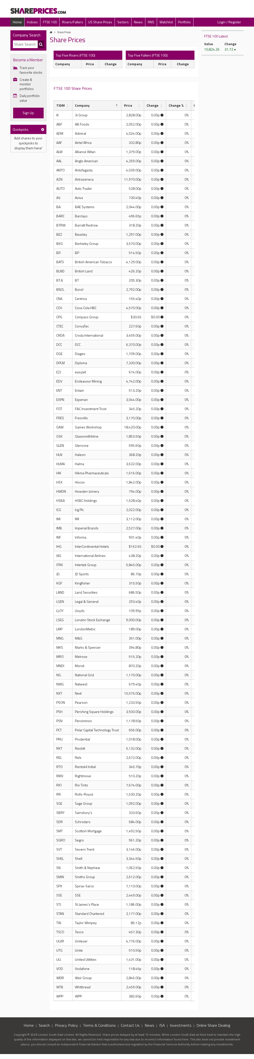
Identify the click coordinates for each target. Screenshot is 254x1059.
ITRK (59, 564)
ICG (58, 509)
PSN (59, 720)
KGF (59, 583)
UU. (59, 959)
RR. (59, 794)
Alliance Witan (85, 151)
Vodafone (82, 968)
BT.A (59, 280)
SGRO (60, 840)
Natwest (81, 684)
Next (78, 693)
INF (58, 537)
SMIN (60, 876)
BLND (60, 271)
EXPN (60, 399)
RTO (59, 766)
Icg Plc (79, 509)
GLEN (60, 445)
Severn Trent (84, 849)
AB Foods (82, 124)
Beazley (81, 234)
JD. (58, 574)
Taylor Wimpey (86, 922)
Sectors (123, 22)
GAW (60, 427)
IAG (58, 555)
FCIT (59, 408)
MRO (60, 656)
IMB (59, 528)
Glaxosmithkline (86, 436)
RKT (59, 748)
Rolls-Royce (84, 794)
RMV (59, 775)
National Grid (84, 674)
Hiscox (80, 482)
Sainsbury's (83, 812)
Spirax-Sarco (84, 886)
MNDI (60, 665)
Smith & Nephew (87, 867)
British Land (84, 271)
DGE (59, 353)
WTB (59, 987)
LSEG (60, 619)
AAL (59, 160)
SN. (58, 867)
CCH (59, 307)
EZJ (58, 372)
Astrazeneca (84, 179)
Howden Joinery (87, 491)
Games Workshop (88, 427)
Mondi (79, 665)
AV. (58, 197)
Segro (79, 840)
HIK (58, 473)
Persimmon (83, 720)
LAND (60, 592)
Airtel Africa (83, 142)
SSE (59, 895)
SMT (59, 831)
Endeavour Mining (88, 381)
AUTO (60, 188)
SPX (59, 886)
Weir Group (83, 977)
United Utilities (85, 959)
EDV (59, 381)
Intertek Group (85, 564)
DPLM (60, 362)
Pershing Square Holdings (94, 711)
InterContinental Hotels (92, 546)
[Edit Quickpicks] (42, 129)
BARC (60, 216)
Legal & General (86, 601)
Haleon (80, 454)
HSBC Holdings (86, 500)
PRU (59, 739)
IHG (59, 546)
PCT (59, 730)
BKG (59, 243)
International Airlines (90, 555)
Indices (32, 22)
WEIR (60, 977)
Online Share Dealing (213, 1025)
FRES (60, 417)
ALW (59, 151)
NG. (59, 674)
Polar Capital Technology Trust (97, 730)
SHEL (60, 858)
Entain (79, 390)
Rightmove (83, 775)
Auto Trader (83, 188)
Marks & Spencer (88, 647)
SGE (59, 803)
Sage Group (83, 803)
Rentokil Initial (85, 766)
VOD (59, 968)
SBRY (60, 812)
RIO (59, 785)
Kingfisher (82, 583)
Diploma (81, 362)
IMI (58, 518)
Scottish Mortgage (88, 831)
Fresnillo (81, 417)
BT (77, 280)
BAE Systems (85, 206)
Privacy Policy (66, 1025)
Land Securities (86, 592)
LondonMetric (85, 629)
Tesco (79, 931)
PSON (60, 702)
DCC (59, 344)
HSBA (60, 500)
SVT (59, 849)
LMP (59, 629)
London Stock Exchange (92, 619)
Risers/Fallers (72, 22)
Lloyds (80, 610)
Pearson (81, 702)
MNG (60, 638)
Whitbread (83, 987)
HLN (59, 454)
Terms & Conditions (99, 1025)
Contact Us (130, 1025)
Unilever (81, 941)
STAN (60, 913)
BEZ (59, 234)
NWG (60, 684)
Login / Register (229, 22)
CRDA (60, 335)
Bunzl (79, 289)
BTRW (60, 225)
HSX (59, 482)
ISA (162, 1025)
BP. (58, 252)
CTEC (59, 326)
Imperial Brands (86, 528)
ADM (59, 133)
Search (44, 1025)
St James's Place (87, 904)
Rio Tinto (81, 785)
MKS (59, 647)
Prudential (82, 739)
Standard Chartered (89, 913)
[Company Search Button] (41, 44)
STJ (58, 904)
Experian (81, 399)
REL (59, 757)
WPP (59, 996)
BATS (60, 261)
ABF (59, 124)
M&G (78, 638)
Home (17, 22)
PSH (59, 711)
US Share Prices (100, 22)
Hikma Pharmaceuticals (92, 473)
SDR (59, 821)
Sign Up (28, 112)
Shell (78, 858)
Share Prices (64, 32)
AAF (59, 142)
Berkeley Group (86, 243)
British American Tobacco (93, 261)
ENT (59, 390)
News (138, 22)
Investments (180, 1025)
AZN (59, 179)
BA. (58, 206)
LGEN (60, 601)
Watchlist (166, 22)
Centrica (81, 298)
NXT (59, 693)
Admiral (80, 133)
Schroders (83, 821)
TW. (59, 922)
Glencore (82, 445)
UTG (59, 950)
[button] (67, 105)
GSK (59, 436)
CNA (59, 298)
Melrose (81, 656)
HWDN (61, 491)
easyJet (80, 372)
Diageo (80, 353)
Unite (79, 950)
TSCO (60, 931)
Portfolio (184, 22)
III (57, 115)
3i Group (81, 115)
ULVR (60, 941)
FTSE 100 (50, 22)
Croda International (89, 335)
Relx (78, 757)
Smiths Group (85, 876)
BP (77, 252)
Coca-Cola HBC (85, 307)
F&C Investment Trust (90, 408)
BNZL (60, 289)
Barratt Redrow (86, 225)
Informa (80, 537)
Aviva (79, 197)
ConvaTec (82, 326)
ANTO (60, 170)
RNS (151, 22)
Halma (79, 463)
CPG (59, 317)
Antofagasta (84, 170)
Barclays (81, 216)
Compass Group (86, 317)
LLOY (60, 610)
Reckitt (80, 748)
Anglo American (86, 160)
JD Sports (82, 574)
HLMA (60, 463)
